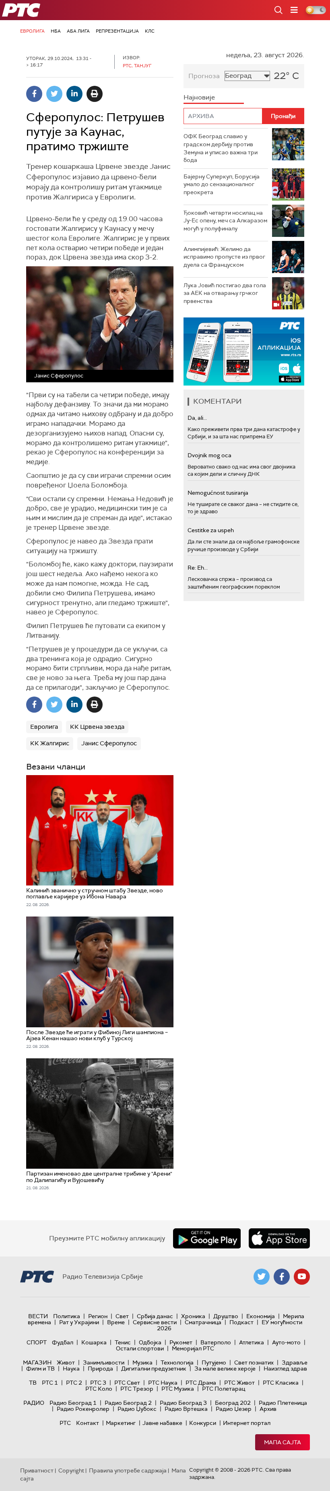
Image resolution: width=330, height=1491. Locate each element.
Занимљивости (103, 1362)
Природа (100, 1368)
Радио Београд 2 (128, 1402)
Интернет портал (246, 1423)
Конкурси (202, 1423)
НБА (56, 31)
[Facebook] (34, 94)
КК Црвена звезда (97, 727)
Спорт (37, 1342)
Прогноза (204, 76)
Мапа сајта (282, 1442)
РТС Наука (162, 1382)
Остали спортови (140, 1348)
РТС (65, 1423)
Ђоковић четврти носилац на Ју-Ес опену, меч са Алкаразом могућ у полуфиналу (225, 220)
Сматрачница (203, 1322)
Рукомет (180, 1342)
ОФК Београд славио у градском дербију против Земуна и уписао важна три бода (221, 148)
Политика (66, 1316)
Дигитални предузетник (153, 1368)
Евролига (32, 31)
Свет (122, 1316)
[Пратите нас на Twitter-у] (262, 1277)
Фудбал (62, 1342)
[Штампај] (95, 94)
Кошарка (94, 1342)
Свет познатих (254, 1362)
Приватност (37, 1470)
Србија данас (155, 1316)
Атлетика (251, 1342)
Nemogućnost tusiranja (218, 492)
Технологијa (177, 1362)
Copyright (71, 1470)
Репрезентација (117, 31)
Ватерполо (215, 1342)
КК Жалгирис (49, 743)
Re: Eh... (198, 567)
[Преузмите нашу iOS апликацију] (279, 1238)
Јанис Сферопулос (109, 743)
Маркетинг (121, 1423)
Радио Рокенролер (83, 1408)
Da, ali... (197, 417)
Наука (71, 1368)
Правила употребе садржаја (128, 1470)
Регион (97, 1316)
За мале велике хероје (225, 1368)
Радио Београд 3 (183, 1402)
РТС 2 (74, 1382)
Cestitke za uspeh (211, 530)
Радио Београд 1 (73, 1402)
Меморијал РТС (193, 1348)
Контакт (87, 1423)
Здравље (294, 1362)
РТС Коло (98, 1388)
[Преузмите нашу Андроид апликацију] (207, 1238)
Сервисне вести (155, 1322)
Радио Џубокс (137, 1408)
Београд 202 (233, 1402)
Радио (33, 1402)
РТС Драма (201, 1382)
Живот (66, 1362)
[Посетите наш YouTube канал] (302, 1277)
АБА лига (78, 31)
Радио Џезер (234, 1408)
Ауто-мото (286, 1342)
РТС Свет (127, 1382)
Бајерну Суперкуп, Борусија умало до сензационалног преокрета (222, 184)
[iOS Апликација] (244, 351)
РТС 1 (50, 1382)
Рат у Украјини (79, 1322)
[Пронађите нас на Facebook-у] (282, 1277)
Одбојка (150, 1342)
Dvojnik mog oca (209, 455)
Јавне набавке (162, 1423)
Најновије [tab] (199, 97)
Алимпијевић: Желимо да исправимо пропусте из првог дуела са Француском (224, 256)
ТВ (33, 1382)
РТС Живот (239, 1382)
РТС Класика (281, 1382)
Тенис (123, 1342)
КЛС (150, 31)
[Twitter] (54, 94)
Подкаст (241, 1322)
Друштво (225, 1316)
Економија (260, 1316)
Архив (268, 1408)
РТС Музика (177, 1388)
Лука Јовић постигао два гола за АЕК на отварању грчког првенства (225, 293)
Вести (38, 1316)
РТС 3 (98, 1382)
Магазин (37, 1362)
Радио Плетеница (283, 1402)
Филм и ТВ (40, 1368)
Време (116, 1322)
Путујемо (214, 1362)
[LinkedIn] (74, 94)
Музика (142, 1362)
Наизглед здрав (285, 1368)
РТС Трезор (136, 1388)
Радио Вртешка (186, 1408)
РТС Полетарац (223, 1388)
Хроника (193, 1316)
